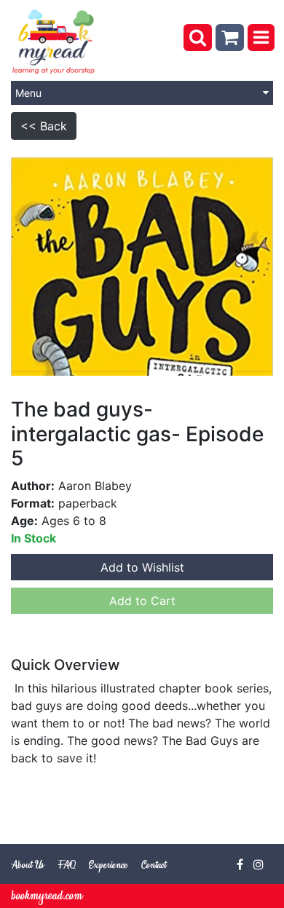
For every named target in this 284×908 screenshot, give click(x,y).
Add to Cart (142, 600)
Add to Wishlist (142, 567)
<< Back (43, 126)
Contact (153, 865)
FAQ (66, 865)
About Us (27, 865)
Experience (108, 865)
